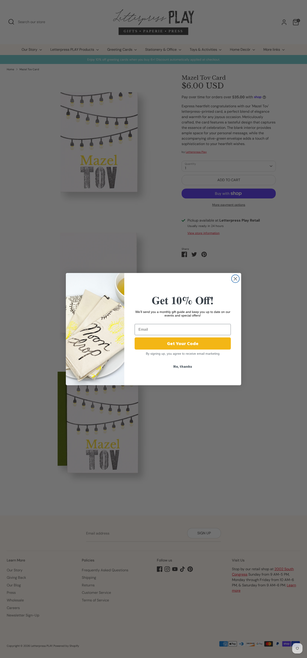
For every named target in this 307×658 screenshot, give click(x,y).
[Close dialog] (235, 279)
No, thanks (182, 366)
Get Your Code (182, 343)
